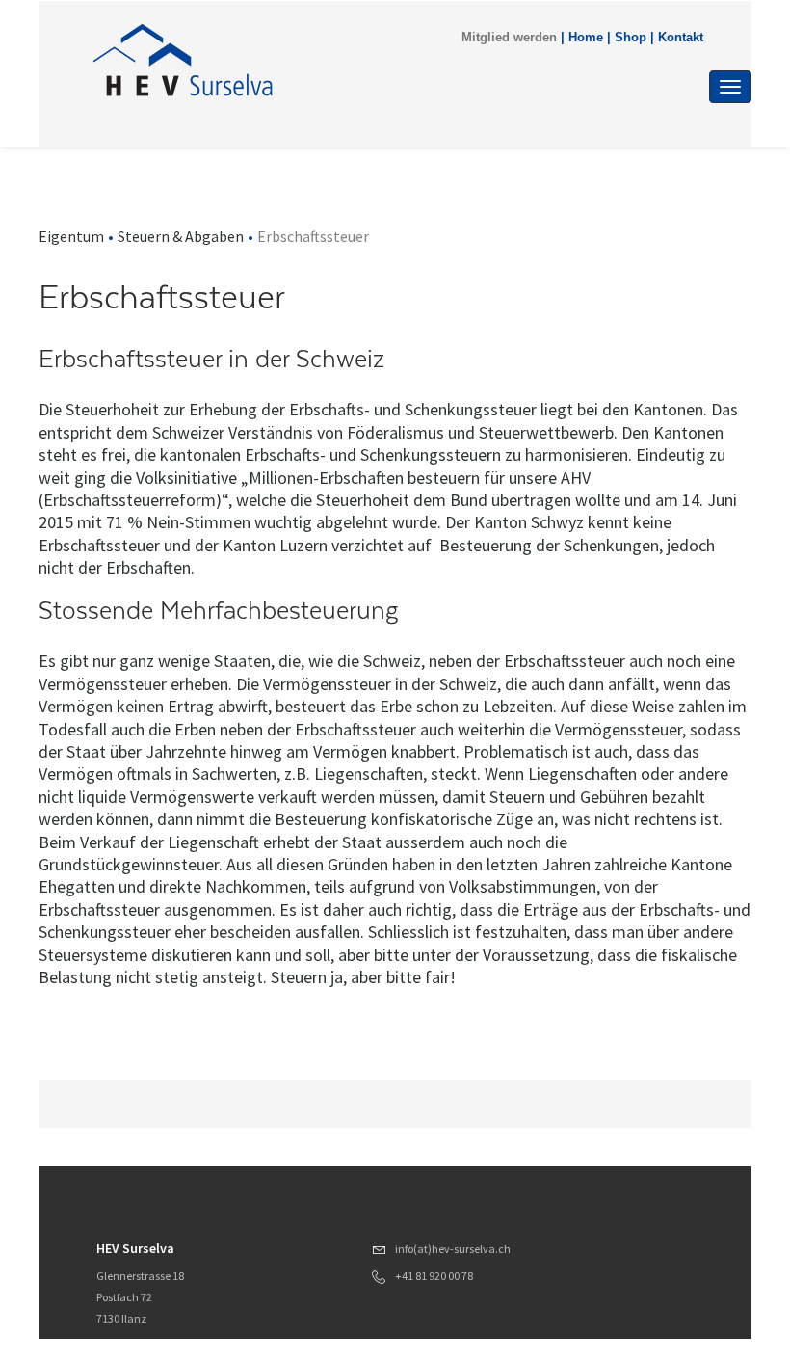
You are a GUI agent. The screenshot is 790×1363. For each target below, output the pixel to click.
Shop (630, 37)
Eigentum (71, 236)
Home (585, 37)
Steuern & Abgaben (181, 236)
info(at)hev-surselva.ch (453, 1249)
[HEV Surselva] (298, 59)
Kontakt (680, 37)
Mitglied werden (509, 37)
